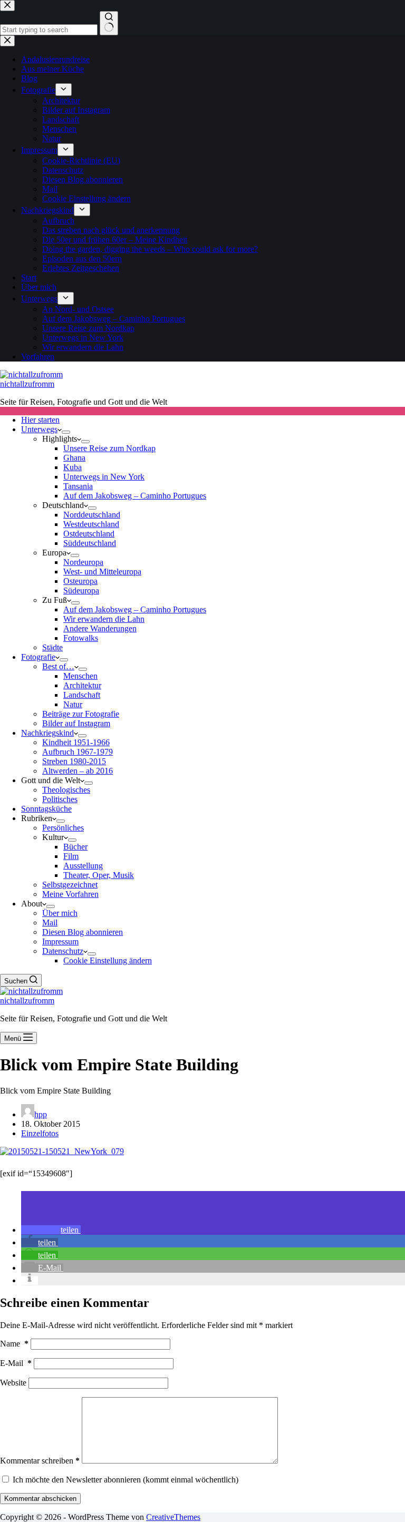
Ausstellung (83, 865)
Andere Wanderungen (100, 628)
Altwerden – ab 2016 (77, 770)
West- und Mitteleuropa (102, 571)
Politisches (60, 799)
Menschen (80, 675)
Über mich (60, 913)
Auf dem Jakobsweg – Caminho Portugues (134, 495)
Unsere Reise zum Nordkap (109, 448)
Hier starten (40, 419)
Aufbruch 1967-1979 (77, 751)
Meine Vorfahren (70, 894)
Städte (52, 647)
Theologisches (66, 789)
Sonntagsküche (46, 808)
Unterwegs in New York (103, 476)
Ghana (74, 457)
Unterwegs (39, 429)
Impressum (60, 941)
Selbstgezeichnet (70, 884)
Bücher (75, 846)
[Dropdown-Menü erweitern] (66, 432)
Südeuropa (81, 590)
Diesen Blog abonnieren (82, 932)
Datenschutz (62, 951)
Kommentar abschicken (40, 1499)
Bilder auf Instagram (76, 723)
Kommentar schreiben (40, 1460)
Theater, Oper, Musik (98, 875)
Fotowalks (80, 637)
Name (14, 1343)
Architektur (82, 685)
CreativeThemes (173, 1517)
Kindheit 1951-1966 (76, 742)
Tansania (78, 486)
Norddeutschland (91, 514)
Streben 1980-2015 (74, 761)
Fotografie (38, 656)
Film (71, 856)
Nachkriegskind (47, 732)
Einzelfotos (40, 1133)
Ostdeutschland (88, 533)
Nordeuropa (83, 562)
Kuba (72, 467)
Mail (49, 922)
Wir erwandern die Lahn (103, 618)
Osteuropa (80, 581)
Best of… (58, 666)
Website (13, 1382)
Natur (72, 704)
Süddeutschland (89, 543)
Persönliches (63, 827)
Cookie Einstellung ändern (107, 960)
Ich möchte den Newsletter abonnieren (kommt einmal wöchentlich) (124, 1479)
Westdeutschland (91, 524)
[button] (51, 1229)
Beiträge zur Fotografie (80, 713)
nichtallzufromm (27, 383)
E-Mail (16, 1363)
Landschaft (81, 694)
